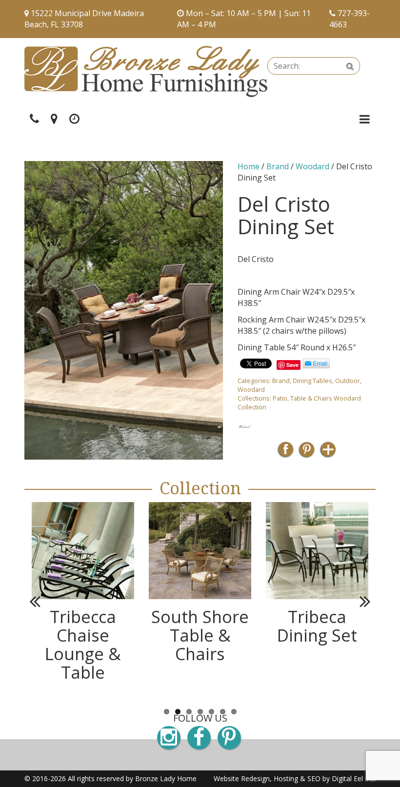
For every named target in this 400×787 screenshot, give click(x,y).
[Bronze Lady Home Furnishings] (145, 71)
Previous (39, 601)
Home (249, 166)
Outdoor (347, 380)
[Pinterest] (306, 452)
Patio (280, 398)
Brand (277, 166)
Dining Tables (312, 380)
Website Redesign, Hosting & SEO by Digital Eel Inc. (295, 778)
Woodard (312, 166)
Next (361, 601)
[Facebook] (285, 452)
